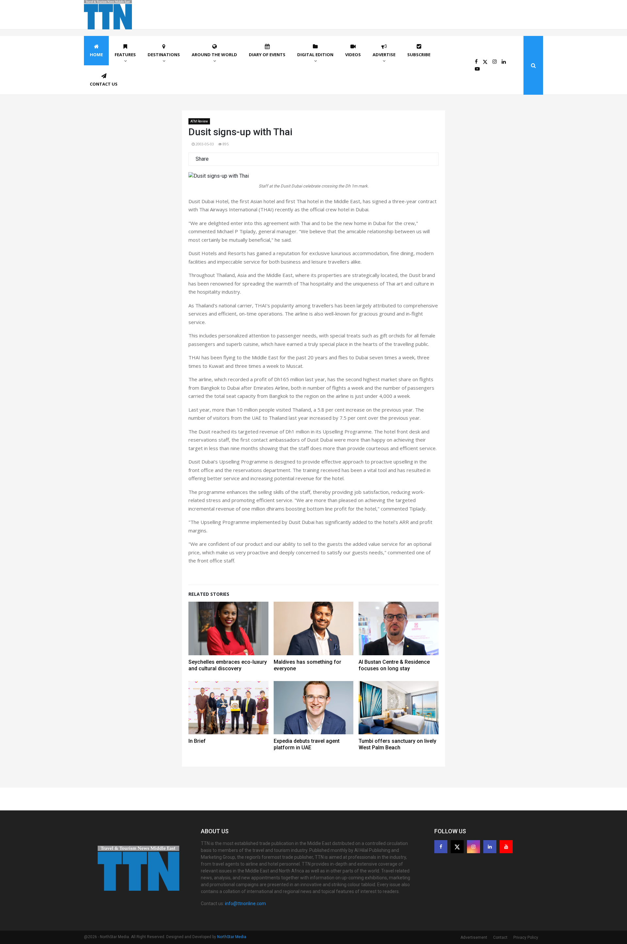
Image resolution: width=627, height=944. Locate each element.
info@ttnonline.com (245, 903)
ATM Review (199, 121)
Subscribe (418, 54)
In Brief (197, 741)
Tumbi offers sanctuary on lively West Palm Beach (397, 744)
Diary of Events (267, 54)
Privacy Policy (525, 937)
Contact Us (104, 84)
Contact (500, 937)
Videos (353, 54)
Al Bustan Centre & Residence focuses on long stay (394, 665)
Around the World (214, 54)
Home (96, 54)
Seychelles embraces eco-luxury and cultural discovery (227, 665)
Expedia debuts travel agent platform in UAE (307, 744)
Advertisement (473, 937)
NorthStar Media (231, 937)
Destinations (164, 54)
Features (125, 54)
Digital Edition (315, 54)
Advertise (384, 54)
